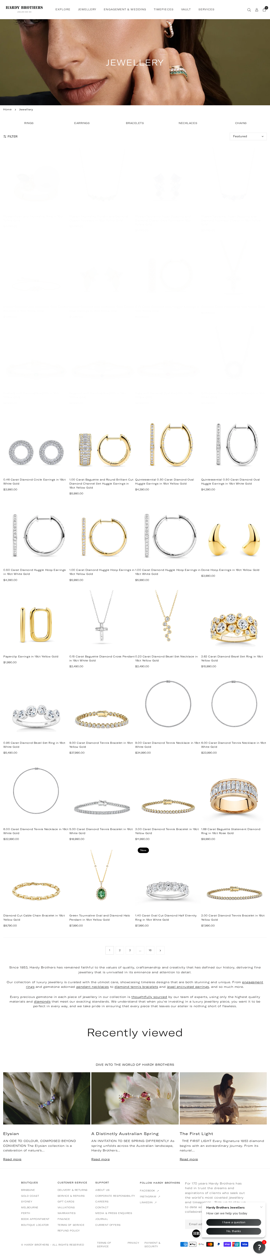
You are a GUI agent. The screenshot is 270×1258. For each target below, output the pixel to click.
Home (7, 109)
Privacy (133, 1242)
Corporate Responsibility (115, 1195)
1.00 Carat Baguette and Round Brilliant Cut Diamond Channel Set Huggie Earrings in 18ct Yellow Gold (101, 483)
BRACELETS (135, 123)
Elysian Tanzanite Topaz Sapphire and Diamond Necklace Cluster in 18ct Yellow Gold (231, 220)
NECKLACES (188, 123)
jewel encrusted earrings (188, 987)
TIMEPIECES (164, 9)
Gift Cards (66, 1201)
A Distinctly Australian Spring (125, 1133)
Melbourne (29, 1207)
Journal (101, 1219)
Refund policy (69, 1230)
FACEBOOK (148, 1190)
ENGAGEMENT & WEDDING (125, 9)
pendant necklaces (92, 987)
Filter (13, 136)
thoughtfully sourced (149, 997)
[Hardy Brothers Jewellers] (24, 9)
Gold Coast (30, 1195)
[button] (257, 1120)
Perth (25, 1213)
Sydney (26, 1201)
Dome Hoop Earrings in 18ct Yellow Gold (230, 570)
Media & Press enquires (113, 1213)
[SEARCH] (249, 9)
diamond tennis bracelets (136, 987)
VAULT (186, 9)
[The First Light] (223, 1098)
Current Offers (107, 1224)
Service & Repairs (71, 1195)
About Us (102, 1190)
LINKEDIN (147, 1202)
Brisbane (28, 1190)
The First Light (196, 1133)
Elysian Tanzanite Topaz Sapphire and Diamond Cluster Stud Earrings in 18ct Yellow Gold (163, 220)
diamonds (42, 1001)
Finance (64, 1219)
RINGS (29, 123)
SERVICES (206, 9)
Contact (101, 1207)
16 (150, 950)
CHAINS (241, 123)
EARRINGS (82, 123)
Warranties (67, 1213)
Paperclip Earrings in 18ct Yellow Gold (30, 656)
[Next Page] (160, 950)
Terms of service (71, 1224)
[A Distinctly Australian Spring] (134, 1098)
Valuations (66, 1207)
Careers (101, 1201)
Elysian (11, 1133)
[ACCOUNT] (257, 9)
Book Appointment (35, 1219)
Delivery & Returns (73, 1190)
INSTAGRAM (148, 1196)
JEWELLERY (87, 9)
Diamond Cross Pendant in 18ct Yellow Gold (233, 306)
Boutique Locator (35, 1224)
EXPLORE (62, 9)
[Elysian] (46, 1098)
